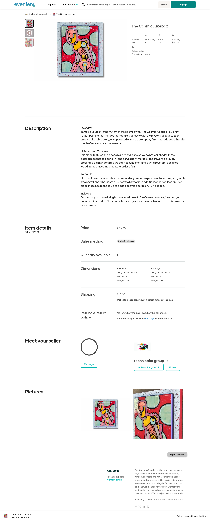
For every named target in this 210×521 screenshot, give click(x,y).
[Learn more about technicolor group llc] (142, 347)
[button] (53, 4)
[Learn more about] (89, 347)
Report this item (177, 454)
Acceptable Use (175, 499)
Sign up (183, 4)
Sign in (164, 4)
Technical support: (115, 478)
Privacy (163, 499)
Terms (156, 499)
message (149, 318)
